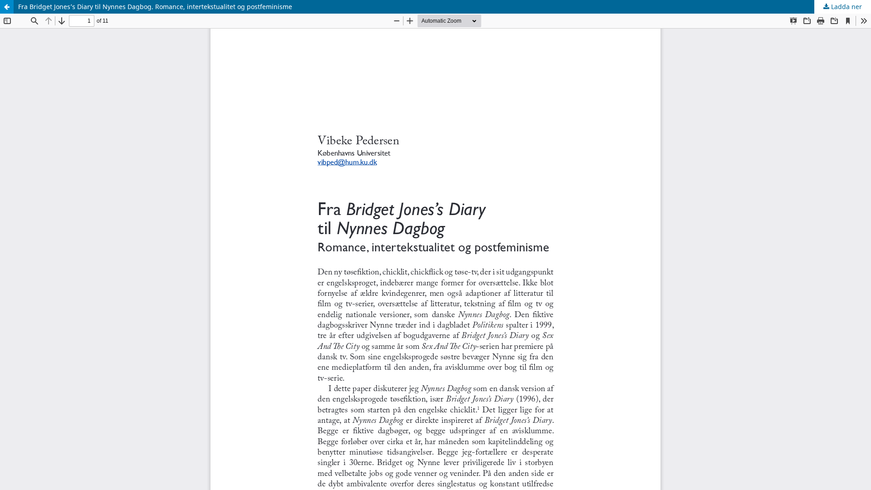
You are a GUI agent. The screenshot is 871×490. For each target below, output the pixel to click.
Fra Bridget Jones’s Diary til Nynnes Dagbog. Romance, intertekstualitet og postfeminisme (155, 6)
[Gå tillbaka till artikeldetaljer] (7, 7)
